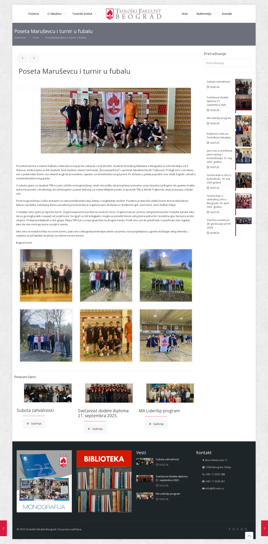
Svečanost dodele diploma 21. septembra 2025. (103, 413)
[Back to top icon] (249, 536)
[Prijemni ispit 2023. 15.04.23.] (264, 528)
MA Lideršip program (159, 410)
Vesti (36, 37)
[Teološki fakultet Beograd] (134, 14)
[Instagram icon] (241, 529)
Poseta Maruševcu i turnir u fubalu (66, 37)
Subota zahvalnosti (35, 410)
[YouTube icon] (237, 529)
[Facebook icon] (229, 529)
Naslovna (20, 37)
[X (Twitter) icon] (233, 529)
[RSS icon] (245, 529)
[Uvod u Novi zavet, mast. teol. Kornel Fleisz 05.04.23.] (3, 528)
